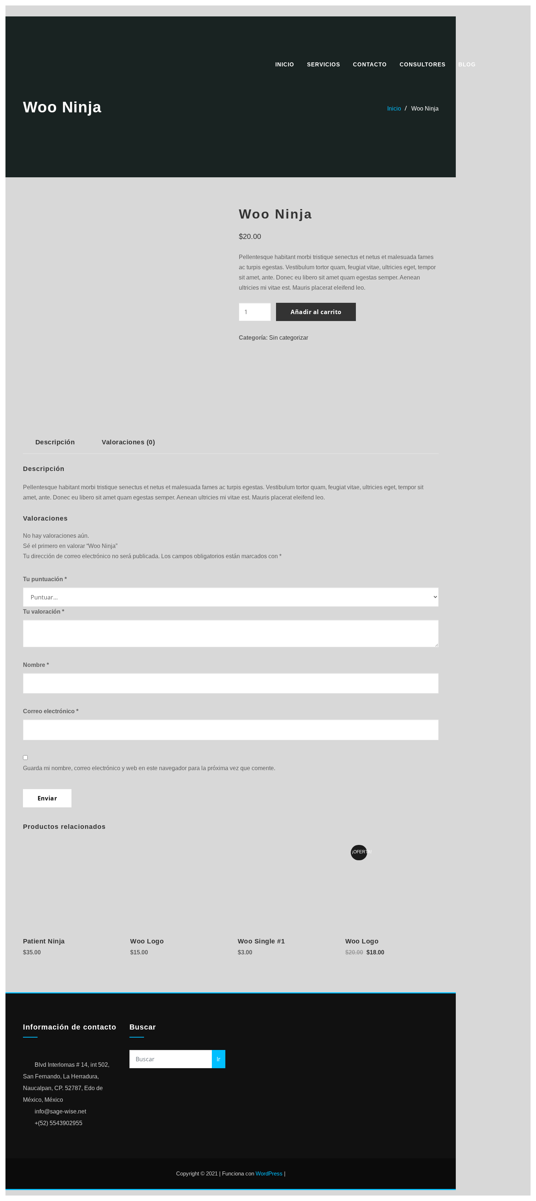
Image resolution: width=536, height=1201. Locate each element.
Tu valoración (43, 612)
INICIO (284, 64)
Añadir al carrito (316, 312)
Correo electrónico (50, 711)
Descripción (55, 442)
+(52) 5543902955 (58, 1123)
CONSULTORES (423, 64)
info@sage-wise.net (60, 1111)
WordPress (269, 1173)
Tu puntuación (45, 579)
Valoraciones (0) (128, 442)
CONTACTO (370, 64)
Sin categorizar (288, 338)
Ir (219, 1059)
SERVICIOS (323, 64)
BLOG (467, 64)
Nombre (36, 665)
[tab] (55, 445)
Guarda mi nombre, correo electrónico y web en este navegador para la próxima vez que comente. (149, 768)
